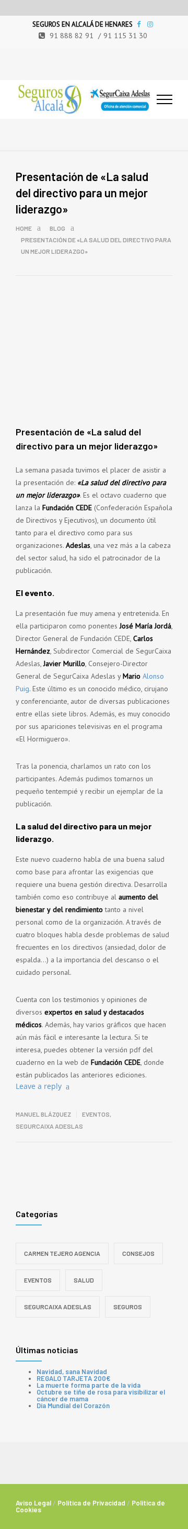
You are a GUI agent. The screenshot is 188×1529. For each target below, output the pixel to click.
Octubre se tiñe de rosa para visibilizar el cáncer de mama (101, 1395)
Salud (84, 1280)
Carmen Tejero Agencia (62, 1253)
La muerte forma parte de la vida (88, 1385)
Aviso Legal (33, 1503)
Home (24, 228)
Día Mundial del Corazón (73, 1405)
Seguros (127, 1306)
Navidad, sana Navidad (72, 1371)
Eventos (96, 1114)
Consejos (138, 1253)
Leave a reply (39, 1086)
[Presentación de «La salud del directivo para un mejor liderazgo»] (94, 375)
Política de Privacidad (91, 1503)
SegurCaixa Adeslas (49, 1126)
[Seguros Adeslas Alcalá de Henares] (86, 99)
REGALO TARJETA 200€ (73, 1378)
